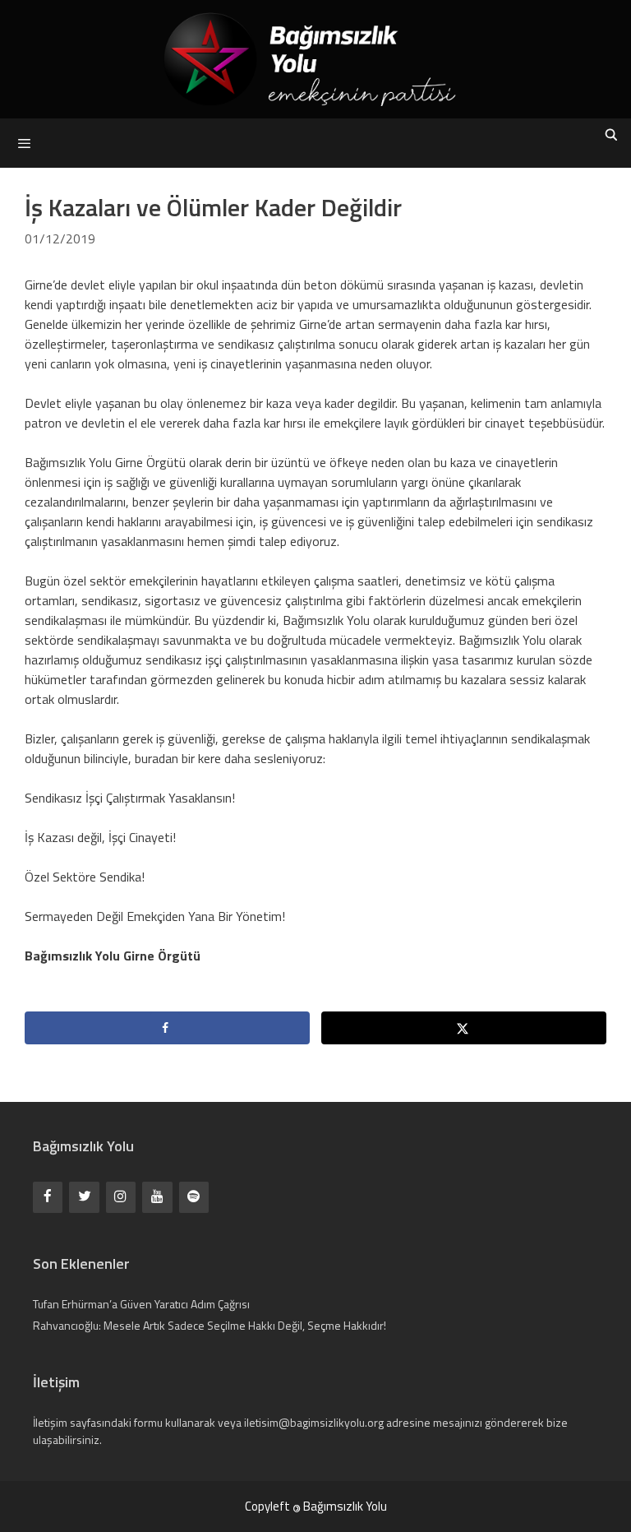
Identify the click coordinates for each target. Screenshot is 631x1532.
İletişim (50, 1422)
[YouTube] (157, 1197)
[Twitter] (84, 1197)
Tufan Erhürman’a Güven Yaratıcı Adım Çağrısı (141, 1303)
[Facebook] (47, 1197)
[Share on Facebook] (167, 1027)
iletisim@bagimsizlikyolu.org (314, 1422)
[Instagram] (121, 1197)
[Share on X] (463, 1027)
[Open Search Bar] (611, 134)
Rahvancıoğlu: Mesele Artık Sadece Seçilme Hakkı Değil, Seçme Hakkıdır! (209, 1325)
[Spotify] (194, 1197)
